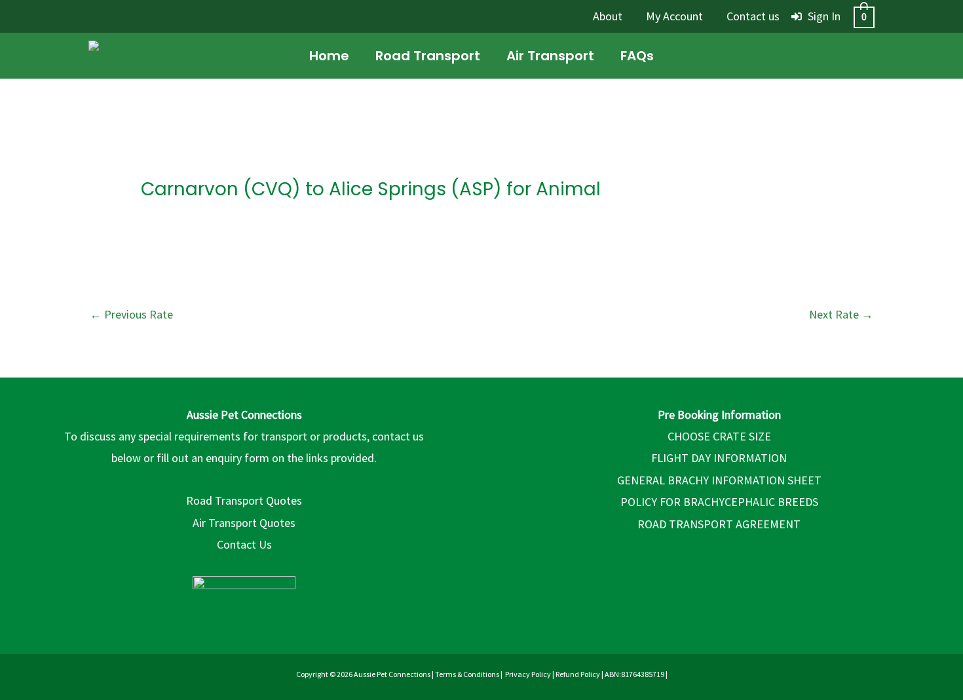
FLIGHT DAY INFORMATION (719, 457)
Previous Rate (131, 314)
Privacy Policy (528, 674)
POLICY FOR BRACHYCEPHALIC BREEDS (719, 501)
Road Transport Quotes (244, 500)
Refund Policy (578, 674)
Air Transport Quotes (244, 522)
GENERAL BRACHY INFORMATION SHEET (719, 480)
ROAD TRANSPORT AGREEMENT (719, 524)
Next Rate (841, 314)
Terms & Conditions (467, 674)
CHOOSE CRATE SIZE (719, 436)
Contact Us (244, 544)
